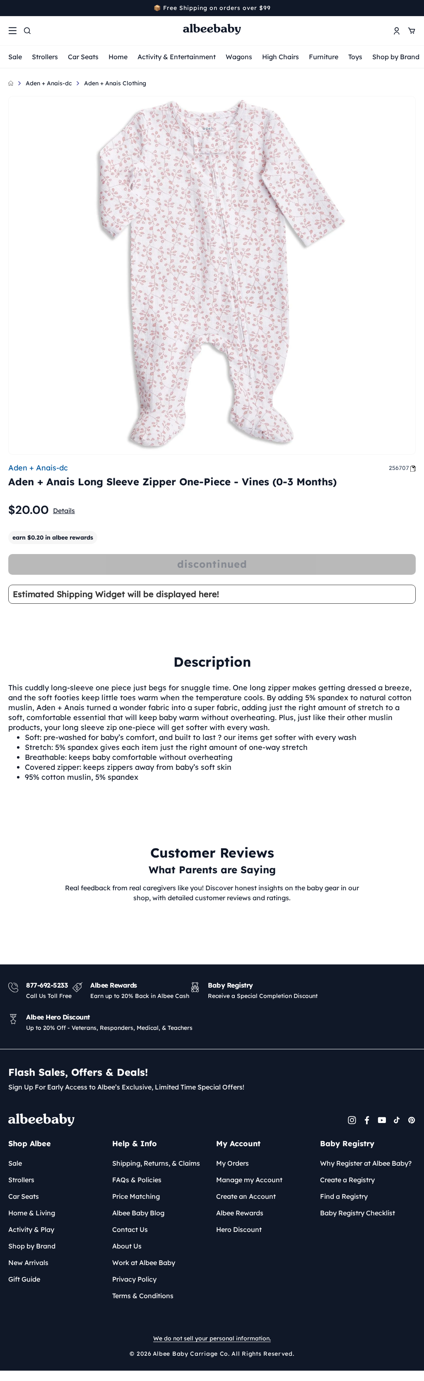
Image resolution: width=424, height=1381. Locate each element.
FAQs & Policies (136, 1180)
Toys (355, 57)
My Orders (232, 1163)
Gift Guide (24, 1279)
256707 (399, 468)
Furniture (323, 57)
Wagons (239, 57)
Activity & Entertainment (176, 57)
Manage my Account (249, 1180)
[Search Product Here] (27, 31)
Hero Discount (239, 1229)
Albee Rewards (239, 1213)
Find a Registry (344, 1196)
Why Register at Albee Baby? (366, 1163)
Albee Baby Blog (138, 1213)
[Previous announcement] (11, 8)
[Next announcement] (413, 8)
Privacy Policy (134, 1279)
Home (118, 57)
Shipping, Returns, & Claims (156, 1163)
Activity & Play (31, 1229)
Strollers (45, 57)
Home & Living (31, 1213)
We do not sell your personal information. (212, 1338)
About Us (127, 1246)
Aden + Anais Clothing (115, 83)
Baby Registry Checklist (357, 1213)
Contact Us (130, 1229)
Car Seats (83, 57)
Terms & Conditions (142, 1296)
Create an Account (246, 1196)
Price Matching (136, 1196)
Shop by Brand (395, 57)
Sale (15, 57)
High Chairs (280, 57)
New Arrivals (28, 1262)
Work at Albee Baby (143, 1262)
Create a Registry (347, 1180)
